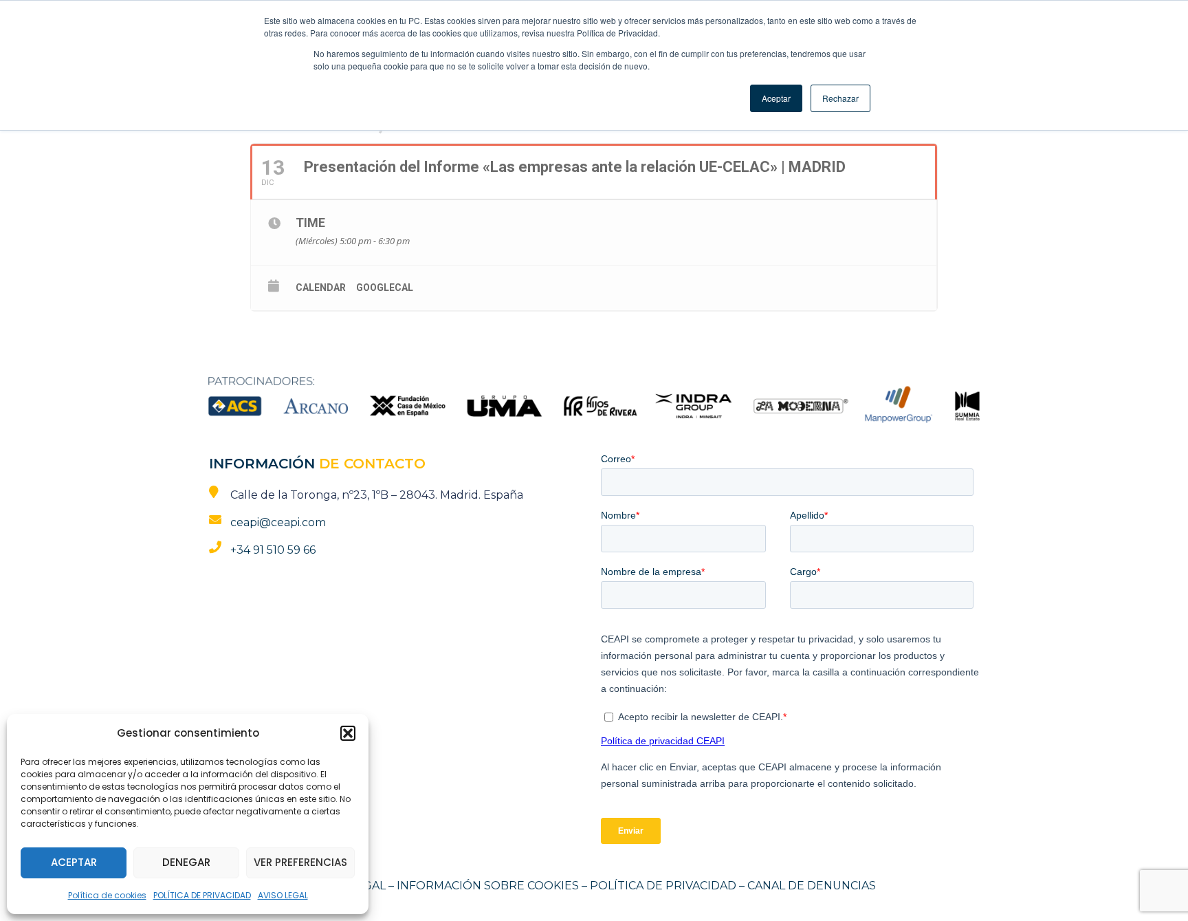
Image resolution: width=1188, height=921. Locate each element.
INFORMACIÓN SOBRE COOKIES (488, 885)
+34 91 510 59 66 (273, 549)
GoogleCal (384, 287)
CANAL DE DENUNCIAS (811, 885)
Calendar (321, 287)
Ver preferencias (300, 862)
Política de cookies (107, 895)
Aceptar (74, 862)
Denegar (186, 862)
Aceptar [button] (776, 98)
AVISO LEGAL (283, 895)
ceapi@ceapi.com (278, 522)
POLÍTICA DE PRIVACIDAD (202, 895)
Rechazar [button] (840, 98)
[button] (348, 733)
